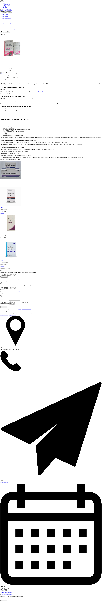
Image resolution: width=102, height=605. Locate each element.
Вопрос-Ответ (6, 6)
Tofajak (1, 260)
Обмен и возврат (6, 5)
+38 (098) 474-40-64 (4, 14)
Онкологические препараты (8, 22)
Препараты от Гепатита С (8, 21)
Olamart (1, 233)
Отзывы (4, 25)
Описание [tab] (2, 81)
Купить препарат (11, 73)
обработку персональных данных (24, 278)
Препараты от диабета (7, 23)
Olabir (1, 207)
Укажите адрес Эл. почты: (5, 302)
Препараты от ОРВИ (7, 24)
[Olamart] (10, 231)
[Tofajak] (10, 258)
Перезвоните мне (4, 276)
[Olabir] (10, 205)
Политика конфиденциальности (6, 592)
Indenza (1, 180)
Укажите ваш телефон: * (5, 275)
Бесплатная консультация (32, 73)
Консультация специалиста (5, 18)
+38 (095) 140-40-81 (4, 16)
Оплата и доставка (6, 4)
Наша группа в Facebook (6, 9)
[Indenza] (10, 178)
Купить (2, 289)
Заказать (2, 186)
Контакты (5, 7)
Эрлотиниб (40, 91)
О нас (2, 1)
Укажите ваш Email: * (4, 274)
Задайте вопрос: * (4, 305)
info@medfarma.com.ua (5, 482)
